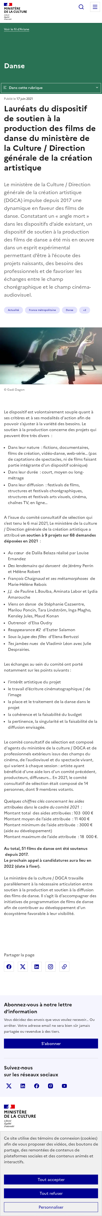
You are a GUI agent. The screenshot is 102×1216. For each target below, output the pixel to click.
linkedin (23, 1086)
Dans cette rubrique (26, 87)
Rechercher (81, 7)
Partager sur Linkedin (37, 967)
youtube (64, 1086)
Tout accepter (51, 1179)
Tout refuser (51, 1193)
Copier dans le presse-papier (64, 967)
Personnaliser (51, 1207)
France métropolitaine (42, 310)
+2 (84, 310)
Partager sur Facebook (9, 967)
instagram (50, 1086)
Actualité (13, 310)
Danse (69, 310)
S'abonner (51, 1044)
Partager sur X (23, 967)
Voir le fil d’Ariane (16, 29)
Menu (95, 7)
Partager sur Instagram (50, 967)
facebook (37, 1086)
